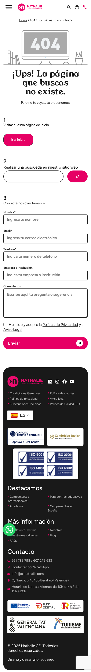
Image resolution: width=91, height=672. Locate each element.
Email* (7, 231)
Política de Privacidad (60, 324)
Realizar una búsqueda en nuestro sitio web (40, 167)
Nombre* (9, 212)
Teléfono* (9, 249)
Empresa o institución (18, 268)
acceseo (47, 659)
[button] (18, 140)
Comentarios (12, 286)
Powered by (15, 539)
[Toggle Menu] (9, 7)
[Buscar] (77, 176)
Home (23, 20)
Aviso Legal (12, 329)
